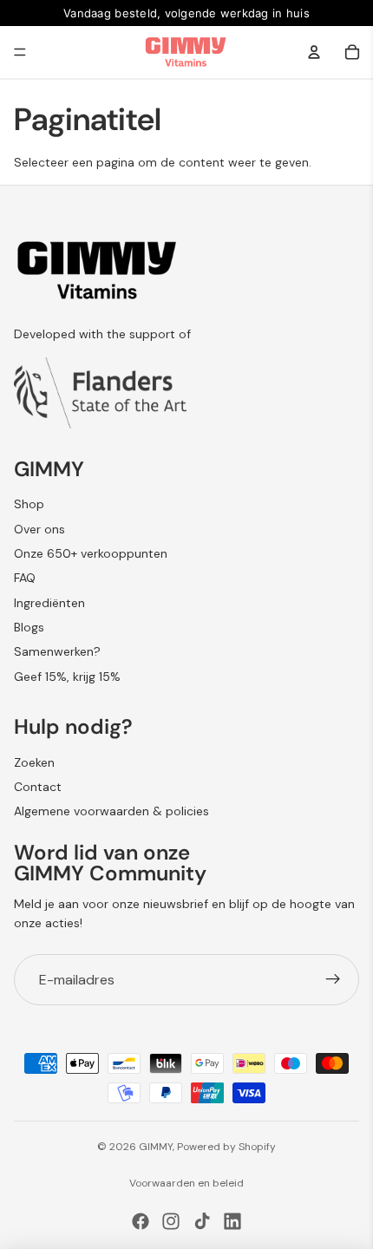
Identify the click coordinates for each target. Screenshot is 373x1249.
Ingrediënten (49, 603)
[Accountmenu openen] (314, 52)
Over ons (39, 529)
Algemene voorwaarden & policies (111, 811)
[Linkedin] (232, 1221)
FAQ (25, 577)
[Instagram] (170, 1221)
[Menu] (20, 52)
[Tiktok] (202, 1221)
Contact (38, 787)
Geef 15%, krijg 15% (67, 676)
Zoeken (34, 762)
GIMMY (156, 1147)
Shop (29, 504)
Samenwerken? (57, 651)
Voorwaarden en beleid (186, 1183)
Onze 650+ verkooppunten (90, 553)
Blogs (29, 627)
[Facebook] (140, 1221)
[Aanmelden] (333, 980)
